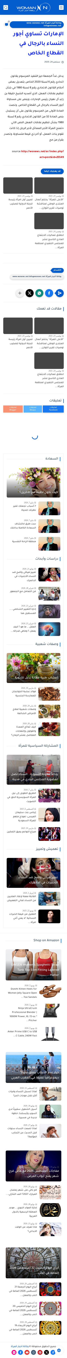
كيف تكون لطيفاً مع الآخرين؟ (39, 492)
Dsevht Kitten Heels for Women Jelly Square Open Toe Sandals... (22, 993)
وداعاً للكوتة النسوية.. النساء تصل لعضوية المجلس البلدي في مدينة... (33, 777)
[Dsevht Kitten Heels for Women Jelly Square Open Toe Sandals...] (50, 991)
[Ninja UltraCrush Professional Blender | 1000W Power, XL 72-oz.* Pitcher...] (50, 1010)
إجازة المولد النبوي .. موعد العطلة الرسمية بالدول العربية (23, 1212)
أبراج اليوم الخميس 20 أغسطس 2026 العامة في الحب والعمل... (23, 1310)
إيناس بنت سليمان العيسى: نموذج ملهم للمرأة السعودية (24, 816)
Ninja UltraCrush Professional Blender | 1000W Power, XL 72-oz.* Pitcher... (23, 1014)
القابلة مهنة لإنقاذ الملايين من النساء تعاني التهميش (21, 898)
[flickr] (14, 1352)
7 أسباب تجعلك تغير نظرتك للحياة (24, 508)
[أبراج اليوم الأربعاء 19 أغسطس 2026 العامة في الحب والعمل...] (50, 1328)
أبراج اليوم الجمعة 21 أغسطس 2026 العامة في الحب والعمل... (23, 1291)
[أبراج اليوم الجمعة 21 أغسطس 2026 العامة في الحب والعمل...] (50, 1289)
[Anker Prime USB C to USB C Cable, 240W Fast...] (50, 1034)
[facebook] (53, 1352)
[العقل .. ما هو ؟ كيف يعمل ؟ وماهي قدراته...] (49, 629)
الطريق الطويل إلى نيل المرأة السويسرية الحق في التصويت (21, 797)
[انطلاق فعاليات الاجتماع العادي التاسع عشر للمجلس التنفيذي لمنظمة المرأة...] (49, 221)
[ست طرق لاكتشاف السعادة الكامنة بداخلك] (49, 526)
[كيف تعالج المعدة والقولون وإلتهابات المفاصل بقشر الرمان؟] (49, 729)
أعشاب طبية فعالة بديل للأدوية (36, 678)
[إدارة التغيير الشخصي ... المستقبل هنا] (49, 611)
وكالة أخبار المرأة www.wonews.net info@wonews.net (44, 24)
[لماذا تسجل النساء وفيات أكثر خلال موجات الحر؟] (50, 1094)
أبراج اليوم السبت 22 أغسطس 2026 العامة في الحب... (34, 1271)
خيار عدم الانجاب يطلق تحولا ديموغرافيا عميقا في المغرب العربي (35, 1075)
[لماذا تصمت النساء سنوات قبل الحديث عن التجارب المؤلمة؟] (50, 1131)
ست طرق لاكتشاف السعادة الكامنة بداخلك (23, 526)
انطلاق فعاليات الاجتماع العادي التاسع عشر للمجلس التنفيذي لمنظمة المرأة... (49, 241)
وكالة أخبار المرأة (20, 1346)
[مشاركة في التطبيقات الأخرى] (20, 293)
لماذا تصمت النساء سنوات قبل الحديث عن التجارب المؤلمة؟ (22, 1133)
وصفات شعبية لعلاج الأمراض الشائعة (24, 711)
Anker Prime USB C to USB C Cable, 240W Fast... (22, 1034)
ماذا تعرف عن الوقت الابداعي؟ (26, 1229)
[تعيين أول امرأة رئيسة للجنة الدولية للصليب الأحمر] (18, 185)
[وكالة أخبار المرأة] (33, 7)
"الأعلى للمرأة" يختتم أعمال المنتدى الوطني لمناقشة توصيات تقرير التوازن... (49, 204)
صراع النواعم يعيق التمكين (21, 832)
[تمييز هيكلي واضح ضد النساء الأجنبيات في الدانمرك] (49, 574)
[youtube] (27, 1352)
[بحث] (5, 7)
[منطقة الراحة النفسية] (49, 544)
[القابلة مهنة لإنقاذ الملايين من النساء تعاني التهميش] (49, 899)
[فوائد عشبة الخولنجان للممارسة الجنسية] (49, 694)
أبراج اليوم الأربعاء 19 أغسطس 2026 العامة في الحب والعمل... (23, 1330)
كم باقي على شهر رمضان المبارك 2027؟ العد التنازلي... (21, 1192)
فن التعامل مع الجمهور (23, 591)
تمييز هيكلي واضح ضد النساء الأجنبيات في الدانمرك (24, 576)
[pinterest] (40, 1352)
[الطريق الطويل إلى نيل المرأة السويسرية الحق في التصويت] (49, 795)
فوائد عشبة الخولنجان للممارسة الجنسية (24, 694)
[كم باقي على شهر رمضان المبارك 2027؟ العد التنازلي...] (50, 1192)
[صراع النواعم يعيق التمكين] (49, 834)
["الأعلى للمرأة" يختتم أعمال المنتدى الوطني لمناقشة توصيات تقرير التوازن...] (49, 185)
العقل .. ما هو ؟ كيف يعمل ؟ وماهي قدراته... (23, 629)
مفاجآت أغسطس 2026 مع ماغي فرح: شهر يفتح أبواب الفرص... (33, 1174)
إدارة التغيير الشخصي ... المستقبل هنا (23, 611)
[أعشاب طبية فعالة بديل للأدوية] (33, 668)
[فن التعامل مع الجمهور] (49, 594)
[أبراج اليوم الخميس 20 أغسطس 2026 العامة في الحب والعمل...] (50, 1308)
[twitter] (46, 1352)
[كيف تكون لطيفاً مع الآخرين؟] (33, 483)
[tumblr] (33, 1352)
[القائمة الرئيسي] (61, 7)
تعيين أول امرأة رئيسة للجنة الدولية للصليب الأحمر (21, 204)
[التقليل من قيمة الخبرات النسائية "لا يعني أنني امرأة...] (49, 916)
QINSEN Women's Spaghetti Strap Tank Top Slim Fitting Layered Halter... (35, 970)
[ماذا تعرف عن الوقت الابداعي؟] (50, 1229)
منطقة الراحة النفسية (24, 541)
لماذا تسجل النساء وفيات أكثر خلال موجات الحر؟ (22, 1093)
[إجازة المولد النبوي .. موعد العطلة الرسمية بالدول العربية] (50, 1210)
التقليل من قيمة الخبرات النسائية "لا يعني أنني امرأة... (22, 918)
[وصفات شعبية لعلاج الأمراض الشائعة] (49, 711)
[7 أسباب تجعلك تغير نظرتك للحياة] (49, 508)
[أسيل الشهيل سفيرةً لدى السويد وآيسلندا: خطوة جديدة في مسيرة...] (50, 1111)
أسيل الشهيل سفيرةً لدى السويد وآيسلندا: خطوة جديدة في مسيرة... (22, 1113)
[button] (49, 293)
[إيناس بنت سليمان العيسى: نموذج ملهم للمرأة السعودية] (49, 815)
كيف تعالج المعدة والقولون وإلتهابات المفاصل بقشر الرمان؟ (23, 731)
